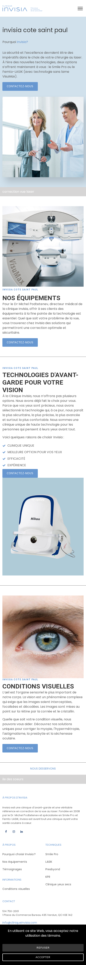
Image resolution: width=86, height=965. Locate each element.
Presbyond (52, 869)
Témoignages (12, 869)
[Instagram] (13, 832)
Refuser (43, 947)
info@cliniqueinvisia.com (19, 923)
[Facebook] (5, 832)
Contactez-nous (20, 86)
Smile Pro (51, 854)
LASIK (48, 862)
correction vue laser (18, 191)
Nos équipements (14, 862)
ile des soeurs (12, 779)
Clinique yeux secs (58, 884)
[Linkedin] (21, 832)
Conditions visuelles (16, 889)
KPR (47, 877)
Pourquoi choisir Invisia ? (19, 854)
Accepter (43, 957)
